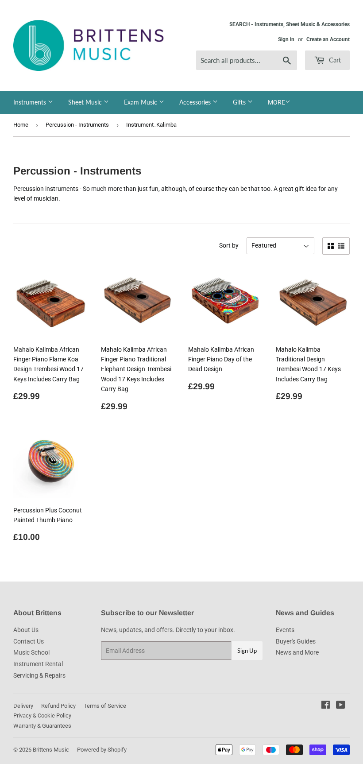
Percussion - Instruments (77, 124)
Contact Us (28, 641)
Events (285, 629)
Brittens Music (51, 749)
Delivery (23, 705)
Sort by (229, 245)
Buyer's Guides (296, 641)
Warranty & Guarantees (42, 725)
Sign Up (247, 650)
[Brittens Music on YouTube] (340, 706)
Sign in (286, 39)
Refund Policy (58, 705)
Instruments (30, 102)
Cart (334, 60)
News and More (297, 652)
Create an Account (328, 39)
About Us (26, 629)
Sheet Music (86, 102)
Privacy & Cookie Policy (42, 715)
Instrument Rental (38, 663)
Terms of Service (105, 705)
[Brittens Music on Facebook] (325, 706)
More (276, 102)
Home (20, 124)
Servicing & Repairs (39, 675)
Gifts (240, 102)
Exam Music (141, 102)
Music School (31, 652)
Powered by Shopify (102, 749)
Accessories (195, 102)
